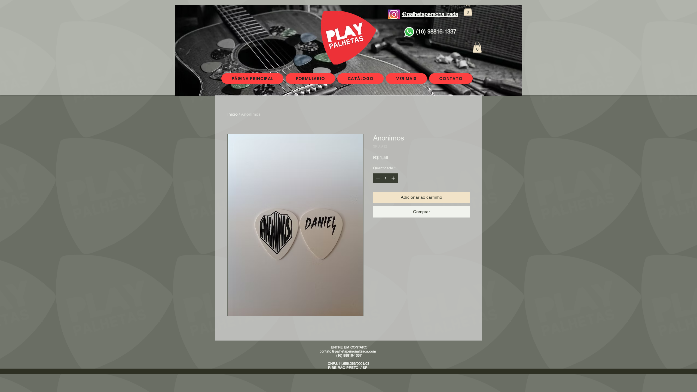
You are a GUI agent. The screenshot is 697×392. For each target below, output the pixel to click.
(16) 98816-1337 (349, 355)
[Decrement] (377, 178)
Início (232, 114)
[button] (467, 10)
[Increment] (393, 178)
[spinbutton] (385, 178)
